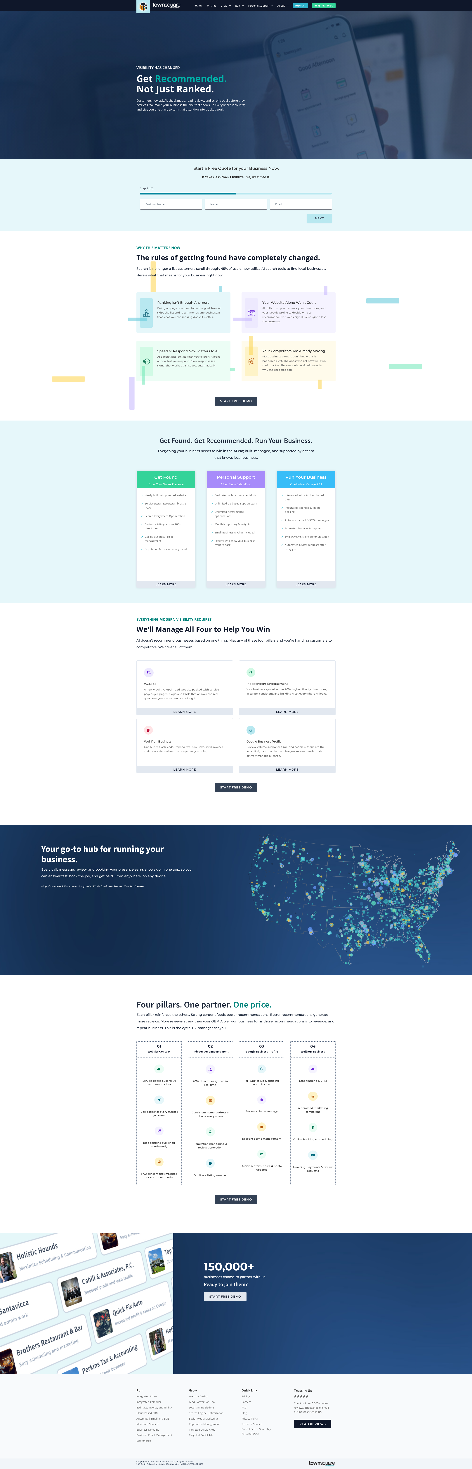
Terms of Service (252, 1424)
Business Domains (147, 1429)
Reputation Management (204, 1424)
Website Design (198, 1396)
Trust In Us (303, 1390)
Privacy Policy (250, 1418)
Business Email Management (154, 1435)
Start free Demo (236, 401)
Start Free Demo (225, 1296)
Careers (246, 1402)
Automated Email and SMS (152, 1418)
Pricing (246, 1396)
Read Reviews (312, 1424)
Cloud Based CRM (147, 1413)
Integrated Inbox (146, 1396)
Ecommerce (143, 1440)
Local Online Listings (201, 1407)
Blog (244, 1413)
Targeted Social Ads (201, 1435)
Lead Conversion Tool (202, 1402)
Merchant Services (147, 1424)
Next (319, 218)
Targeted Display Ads (202, 1429)
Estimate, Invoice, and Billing (154, 1407)
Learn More (166, 584)
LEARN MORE (184, 712)
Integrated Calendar (148, 1402)
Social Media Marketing (203, 1418)
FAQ (244, 1407)
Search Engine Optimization (206, 1413)
